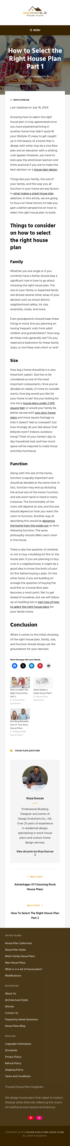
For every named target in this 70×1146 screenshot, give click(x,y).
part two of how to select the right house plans (34, 604)
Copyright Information (18, 1044)
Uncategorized (38, 77)
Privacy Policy (13, 1057)
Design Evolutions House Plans (45, 1132)
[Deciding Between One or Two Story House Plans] (20, 714)
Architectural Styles (16, 1000)
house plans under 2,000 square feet (32, 406)
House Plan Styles (15, 950)
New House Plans (15, 963)
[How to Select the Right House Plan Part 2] (20, 682)
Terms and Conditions (18, 1076)
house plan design (45, 169)
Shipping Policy (14, 1070)
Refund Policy (13, 1063)
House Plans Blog (15, 1026)
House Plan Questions (27, 751)
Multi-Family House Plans (20, 956)
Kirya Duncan (21, 100)
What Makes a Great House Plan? (42, 691)
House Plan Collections (18, 943)
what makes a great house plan (33, 193)
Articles (9, 1006)
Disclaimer (11, 1050)
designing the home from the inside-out (32, 523)
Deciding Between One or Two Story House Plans (19, 724)
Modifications (13, 976)
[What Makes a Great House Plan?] (43, 682)
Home (23, 77)
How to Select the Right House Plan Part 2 (19, 693)
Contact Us (11, 1013)
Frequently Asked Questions (21, 1019)
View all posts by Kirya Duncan (35, 852)
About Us (10, 993)
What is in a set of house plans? (23, 969)
